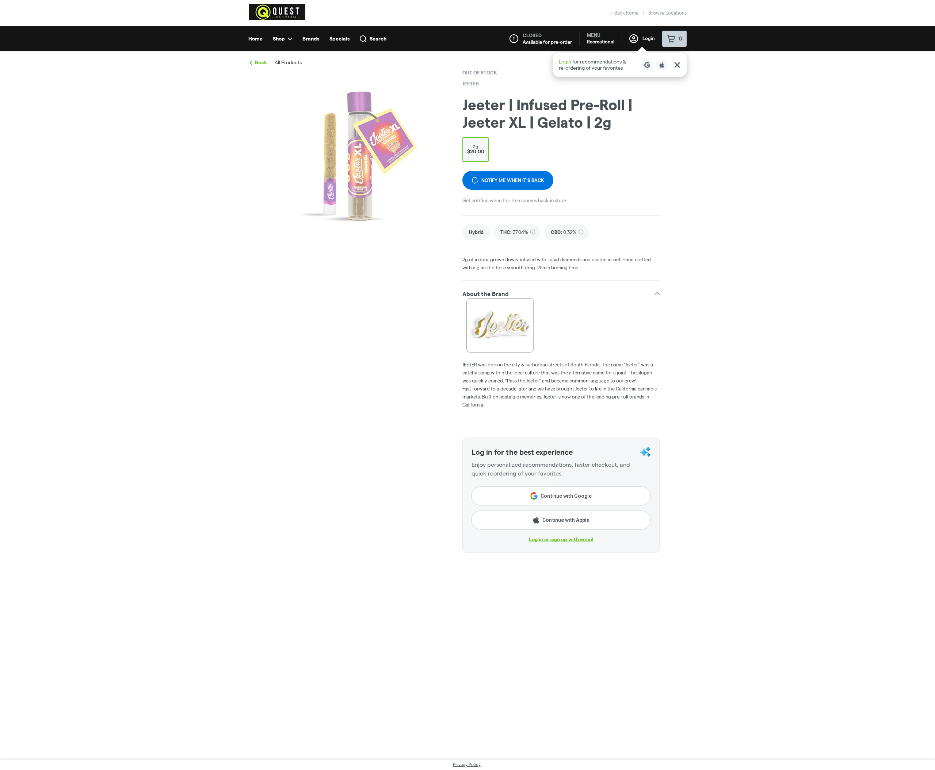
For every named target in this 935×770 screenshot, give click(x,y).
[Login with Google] (647, 65)
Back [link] (261, 62)
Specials (339, 39)
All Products (288, 62)
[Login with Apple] (662, 65)
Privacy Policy (467, 764)
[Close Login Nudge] (677, 65)
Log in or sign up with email (561, 539)
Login (648, 38)
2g (475, 149)
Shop (279, 39)
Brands (310, 39)
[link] (476, 232)
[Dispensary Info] (514, 38)
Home (255, 39)
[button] (620, 65)
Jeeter (470, 83)
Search (378, 39)
